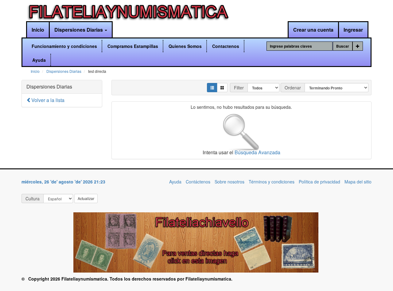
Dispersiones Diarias (79, 29)
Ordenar (293, 88)
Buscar (342, 46)
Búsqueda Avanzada (257, 152)
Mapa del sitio (358, 182)
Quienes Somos (185, 46)
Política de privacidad (319, 182)
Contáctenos (198, 182)
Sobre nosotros (229, 182)
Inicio (38, 29)
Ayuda (39, 60)
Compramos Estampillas (132, 46)
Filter (239, 88)
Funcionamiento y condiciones (64, 46)
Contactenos (225, 46)
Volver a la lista (47, 100)
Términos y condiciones (271, 182)
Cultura (32, 198)
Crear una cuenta (313, 29)
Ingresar (353, 29)
